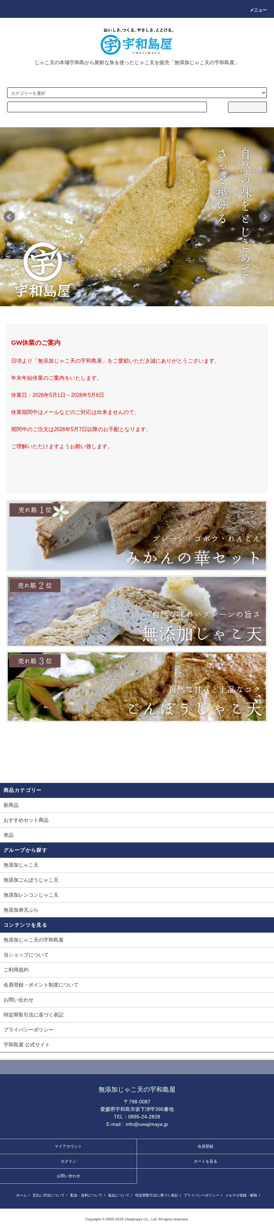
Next (264, 216)
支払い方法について (48, 1195)
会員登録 (205, 1146)
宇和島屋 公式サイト (27, 1044)
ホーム (21, 1195)
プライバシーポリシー (29, 1029)
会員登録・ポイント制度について (41, 985)
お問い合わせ (19, 1000)
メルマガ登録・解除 (241, 1195)
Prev (9, 216)
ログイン (68, 1161)
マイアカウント (68, 1146)
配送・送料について (86, 1195)
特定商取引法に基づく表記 (34, 1015)
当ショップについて (26, 955)
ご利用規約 (16, 970)
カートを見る (205, 1161)
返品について (119, 1195)
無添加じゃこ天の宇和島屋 (34, 940)
